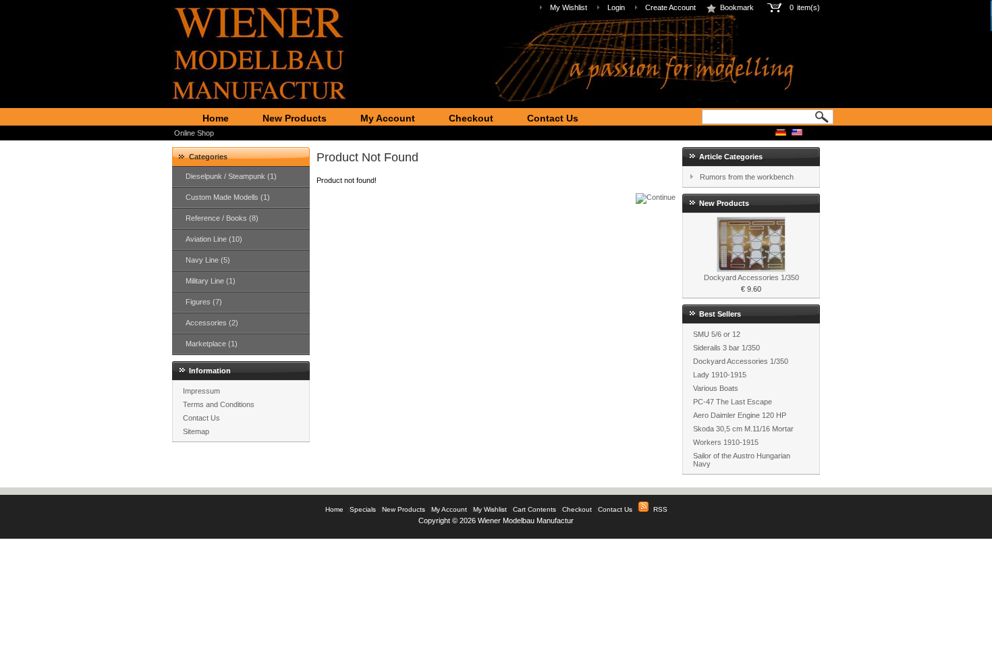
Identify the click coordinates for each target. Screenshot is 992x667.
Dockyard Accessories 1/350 (751, 277)
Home (215, 118)
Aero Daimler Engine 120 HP (739, 415)
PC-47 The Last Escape (732, 402)
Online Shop (194, 133)
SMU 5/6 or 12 (716, 334)
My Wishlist (568, 7)
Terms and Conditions (218, 404)
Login (616, 7)
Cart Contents (534, 509)
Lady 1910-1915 (719, 375)
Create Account (670, 7)
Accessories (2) (212, 323)
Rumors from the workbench (747, 177)
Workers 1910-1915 (726, 442)
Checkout (471, 118)
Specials (363, 509)
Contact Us (552, 118)
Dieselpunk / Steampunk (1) (231, 176)
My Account (387, 118)
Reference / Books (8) (222, 218)
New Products (295, 118)
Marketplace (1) (212, 344)
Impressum (201, 391)
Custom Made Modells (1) (228, 197)
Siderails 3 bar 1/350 (726, 348)
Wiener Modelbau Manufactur (526, 520)
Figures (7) (204, 302)
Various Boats (715, 388)
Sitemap (196, 431)
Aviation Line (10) (214, 239)
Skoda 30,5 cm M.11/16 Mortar (743, 429)
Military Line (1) (211, 281)
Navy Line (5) (208, 260)
